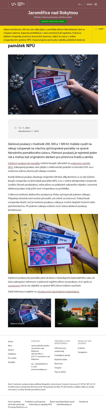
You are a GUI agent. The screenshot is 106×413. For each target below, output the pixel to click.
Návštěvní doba (61, 359)
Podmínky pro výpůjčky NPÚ (40, 404)
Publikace (12, 354)
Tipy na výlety (60, 372)
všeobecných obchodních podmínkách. (58, 291)
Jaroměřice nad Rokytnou (53, 12)
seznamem (14, 285)
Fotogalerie (82, 352)
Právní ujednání (14, 401)
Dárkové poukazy (24, 163)
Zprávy (11, 349)
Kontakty (11, 362)
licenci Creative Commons (66, 384)
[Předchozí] (12, 313)
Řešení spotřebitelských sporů (62, 401)
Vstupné (58, 367)
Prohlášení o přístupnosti (35, 401)
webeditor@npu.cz (64, 404)
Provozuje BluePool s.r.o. (18, 407)
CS (79, 4)
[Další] (94, 313)
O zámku (81, 348)
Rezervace (59, 363)
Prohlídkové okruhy (62, 355)
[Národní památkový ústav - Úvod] (18, 4)
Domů (10, 341)
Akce (10, 345)
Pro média (12, 358)
